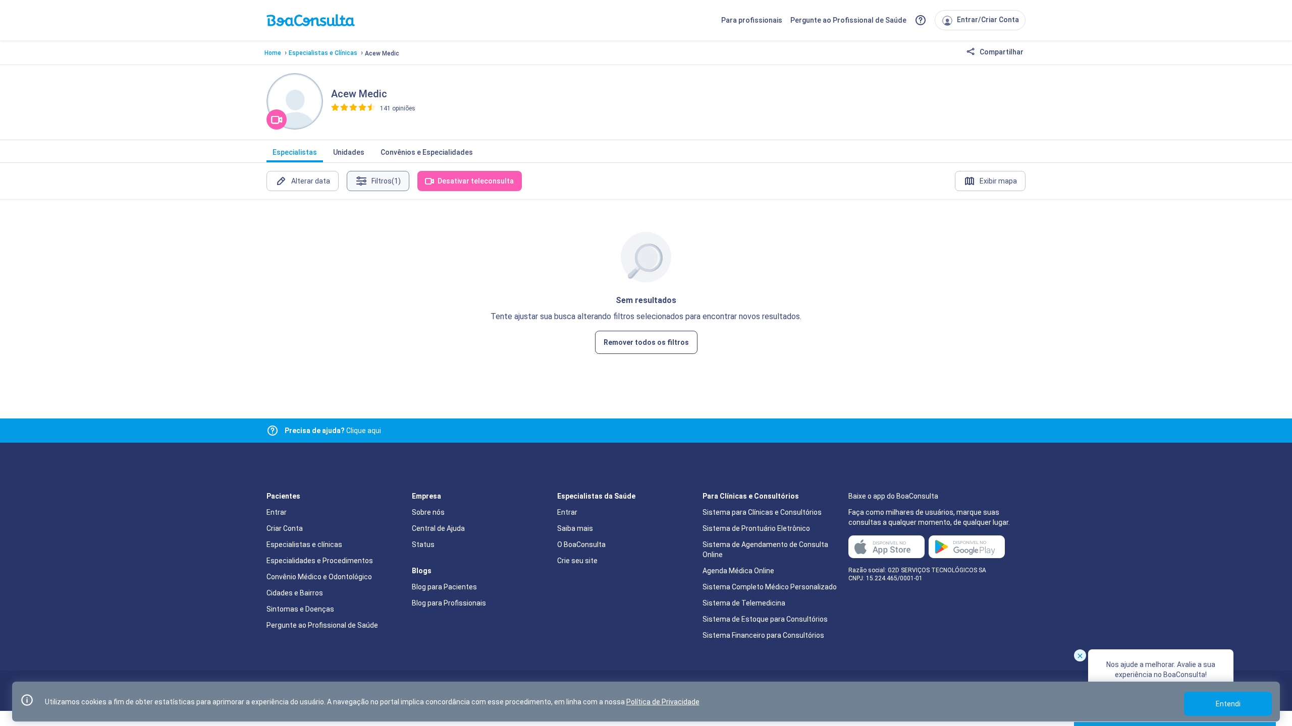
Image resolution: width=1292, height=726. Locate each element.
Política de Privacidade (662, 702)
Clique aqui (333, 431)
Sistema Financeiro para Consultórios (763, 635)
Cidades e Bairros (294, 593)
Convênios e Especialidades (427, 152)
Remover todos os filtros (646, 342)
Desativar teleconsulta (476, 181)
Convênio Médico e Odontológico (319, 577)
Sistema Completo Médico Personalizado (770, 587)
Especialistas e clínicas (304, 544)
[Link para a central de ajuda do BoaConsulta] (920, 20)
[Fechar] (1080, 655)
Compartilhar (1001, 52)
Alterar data (310, 181)
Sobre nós (428, 512)
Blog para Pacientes (444, 587)
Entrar (276, 512)
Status (423, 544)
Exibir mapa (998, 181)
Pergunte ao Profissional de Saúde (848, 20)
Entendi (1228, 704)
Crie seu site (577, 561)
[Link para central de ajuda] (272, 431)
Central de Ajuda (438, 528)
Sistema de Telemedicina (744, 603)
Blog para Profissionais (449, 603)
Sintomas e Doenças (300, 609)
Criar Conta (284, 528)
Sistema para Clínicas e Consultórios (762, 512)
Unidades (348, 152)
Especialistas (295, 152)
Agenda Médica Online (738, 571)
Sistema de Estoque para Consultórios (765, 619)
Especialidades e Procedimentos (319, 561)
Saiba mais (575, 528)
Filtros (386, 181)
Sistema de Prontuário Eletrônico (756, 528)
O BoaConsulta (581, 544)
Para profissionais (751, 20)
